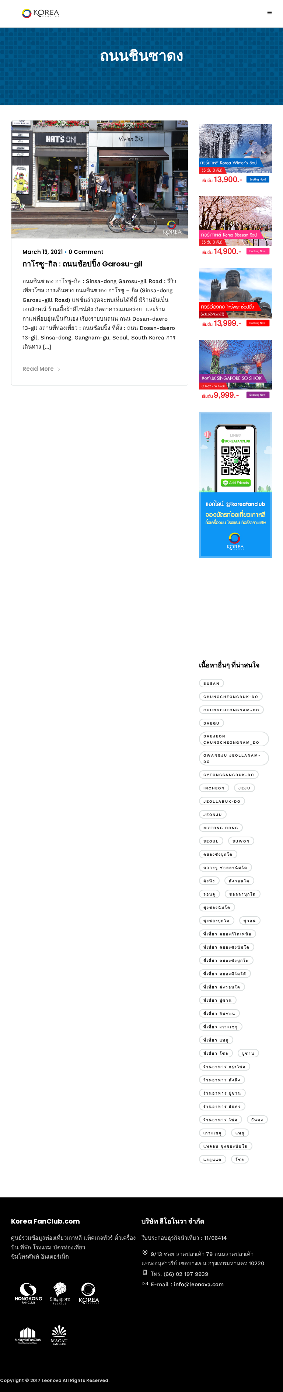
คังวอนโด (239, 881)
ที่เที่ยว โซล (215, 1053)
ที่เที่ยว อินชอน (219, 1014)
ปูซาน (248, 1053)
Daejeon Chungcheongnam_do (231, 739)
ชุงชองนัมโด (217, 908)
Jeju (244, 788)
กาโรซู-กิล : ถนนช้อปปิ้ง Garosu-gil (82, 264)
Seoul (211, 841)
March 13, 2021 (42, 252)
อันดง (257, 1120)
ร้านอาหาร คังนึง (222, 1080)
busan (211, 683)
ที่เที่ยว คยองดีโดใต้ (225, 974)
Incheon (214, 788)
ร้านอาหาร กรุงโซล (224, 1067)
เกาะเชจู (212, 1133)
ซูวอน (250, 921)
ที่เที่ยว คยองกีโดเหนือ (227, 934)
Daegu (211, 723)
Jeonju (212, 815)
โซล (239, 1160)
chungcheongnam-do (231, 710)
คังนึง (209, 881)
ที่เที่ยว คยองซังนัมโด (226, 947)
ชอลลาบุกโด (242, 894)
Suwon (241, 841)
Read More (38, 369)
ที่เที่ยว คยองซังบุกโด (226, 961)
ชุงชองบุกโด (216, 921)
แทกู (240, 1133)
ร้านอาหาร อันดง (222, 1107)
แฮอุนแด (212, 1160)
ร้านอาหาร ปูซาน (222, 1093)
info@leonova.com (199, 1284)
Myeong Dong (220, 828)
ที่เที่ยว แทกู (216, 1040)
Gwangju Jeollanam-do (232, 758)
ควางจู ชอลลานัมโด (225, 868)
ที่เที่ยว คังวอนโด (222, 987)
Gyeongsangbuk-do (228, 775)
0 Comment (86, 252)
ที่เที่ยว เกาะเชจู (220, 1027)
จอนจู (209, 894)
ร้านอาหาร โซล (220, 1120)
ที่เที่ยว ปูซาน (217, 1000)
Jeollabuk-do (222, 801)
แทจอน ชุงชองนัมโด (225, 1146)
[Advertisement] (235, 615)
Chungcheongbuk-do (230, 697)
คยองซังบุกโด (218, 854)
